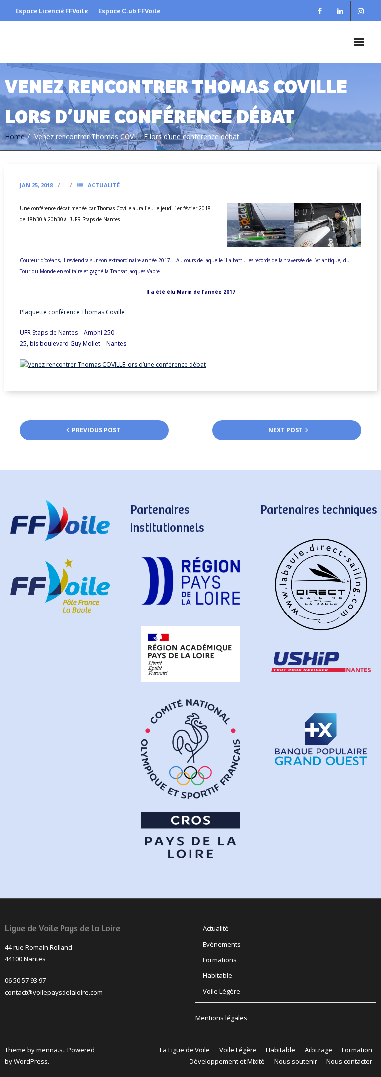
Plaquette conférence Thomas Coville (72, 312)
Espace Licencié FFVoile (51, 10)
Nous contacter (349, 1061)
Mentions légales (221, 1017)
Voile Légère (221, 991)
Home (15, 136)
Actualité (104, 185)
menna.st (50, 1049)
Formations (220, 959)
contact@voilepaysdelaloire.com (54, 992)
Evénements (222, 944)
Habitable (217, 975)
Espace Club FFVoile (129, 10)
